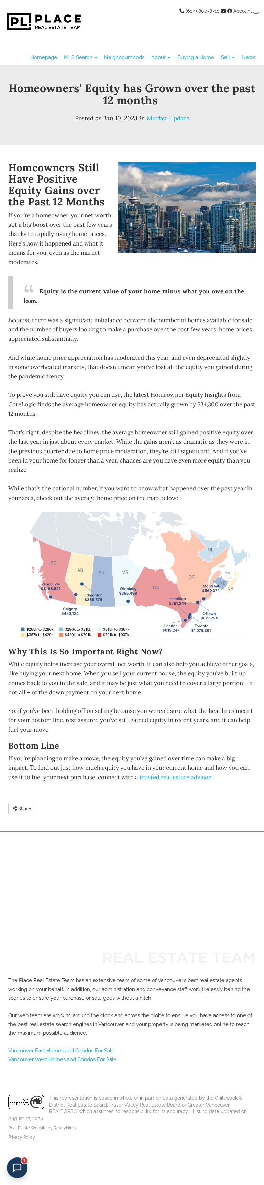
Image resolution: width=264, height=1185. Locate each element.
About (159, 57)
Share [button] (24, 808)
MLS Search (79, 57)
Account (242, 11)
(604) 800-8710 (202, 11)
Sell (226, 57)
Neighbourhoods (124, 57)
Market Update (168, 118)
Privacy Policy (21, 1137)
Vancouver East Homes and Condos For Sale (61, 1050)
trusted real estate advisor (175, 777)
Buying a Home (195, 57)
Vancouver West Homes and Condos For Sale (62, 1059)
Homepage (43, 57)
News (248, 57)
